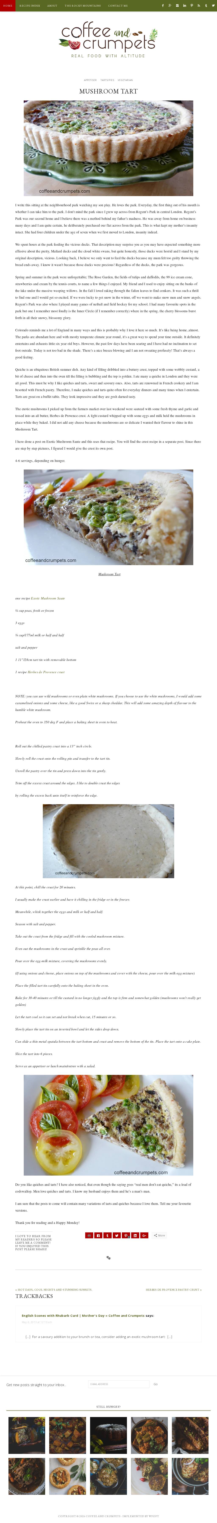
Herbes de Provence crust (46, 672)
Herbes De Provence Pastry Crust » (174, 1290)
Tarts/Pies (107, 80)
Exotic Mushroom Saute (48, 598)
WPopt (154, 1516)
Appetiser (90, 80)
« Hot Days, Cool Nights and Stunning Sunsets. (53, 1290)
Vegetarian (125, 80)
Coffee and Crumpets (108, 39)
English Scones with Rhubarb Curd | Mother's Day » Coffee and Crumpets (83, 1315)
